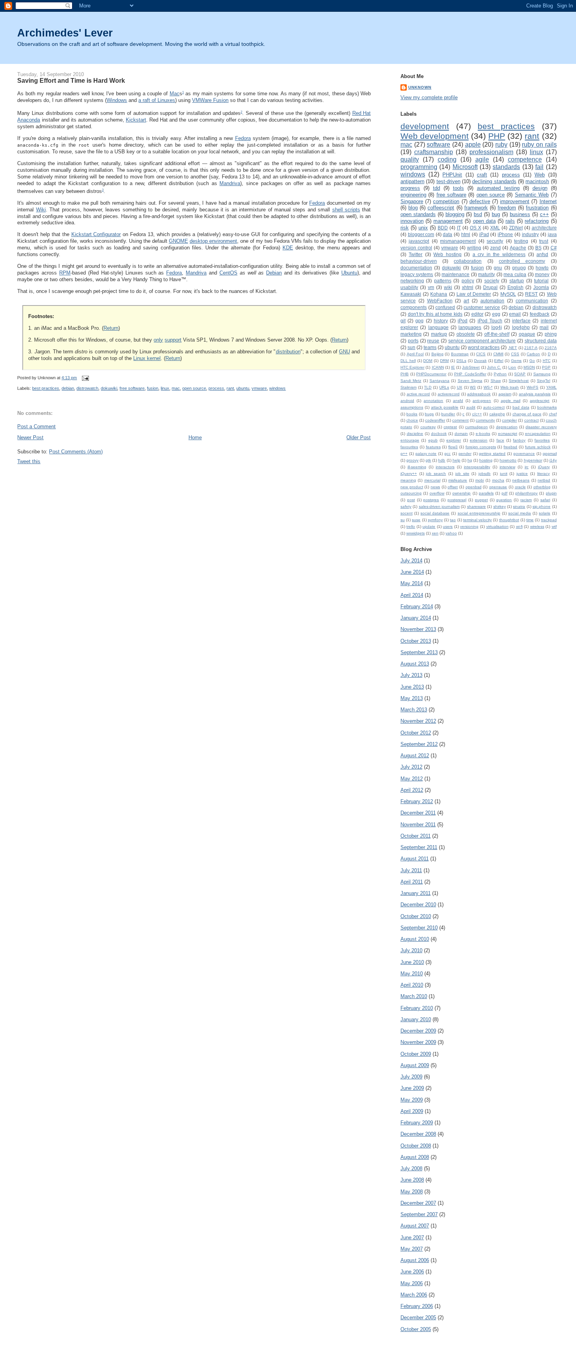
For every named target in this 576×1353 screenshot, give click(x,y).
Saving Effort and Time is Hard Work (71, 80)
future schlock (538, 447)
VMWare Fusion (210, 100)
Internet (548, 201)
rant (230, 388)
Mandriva (229, 183)
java (552, 234)
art (466, 300)
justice (522, 473)
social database (434, 513)
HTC (547, 360)
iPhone (505, 234)
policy (468, 280)
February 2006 (416, 1306)
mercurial (432, 480)
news (435, 487)
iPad (484, 234)
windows (277, 388)
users (448, 526)
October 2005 (415, 1329)
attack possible (444, 407)
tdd (436, 188)
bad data (521, 407)
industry (530, 234)
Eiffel (498, 360)
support (173, 340)
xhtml (467, 287)
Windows (117, 100)
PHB (404, 374)
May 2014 (411, 583)
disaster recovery (540, 427)
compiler (509, 420)
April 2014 (411, 595)
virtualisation (497, 526)
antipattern (412, 181)
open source (194, 388)
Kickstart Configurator (96, 234)
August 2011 (414, 859)
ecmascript (507, 433)
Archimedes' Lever (65, 33)
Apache (518, 247)
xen (435, 533)
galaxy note (426, 453)
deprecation (507, 427)
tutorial (541, 280)
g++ (404, 453)
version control (416, 247)
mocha (498, 480)
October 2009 (415, 1054)
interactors (445, 467)
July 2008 (411, 1168)
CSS (515, 354)
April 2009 (411, 1111)
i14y (553, 460)
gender (464, 453)
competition (446, 201)
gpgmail (550, 453)
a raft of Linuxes (156, 100)
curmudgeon (476, 427)
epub (433, 440)
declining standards (494, 181)
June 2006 (412, 1272)
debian (68, 388)
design (540, 188)
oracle (520, 487)
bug (496, 214)
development (424, 126)
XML (495, 227)
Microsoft (465, 167)
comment (460, 420)
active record (418, 394)
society (491, 280)
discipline (415, 433)
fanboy (519, 440)
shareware (476, 506)
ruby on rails (539, 144)
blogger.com (421, 234)
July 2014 (411, 561)
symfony (435, 520)
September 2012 (419, 744)
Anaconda (28, 120)
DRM (444, 360)
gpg (419, 320)
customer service (482, 307)
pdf (504, 493)
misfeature (457, 480)
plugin (551, 493)
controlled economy (522, 261)
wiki (448, 287)
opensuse (498, 487)
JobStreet (471, 367)
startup (516, 280)
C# (554, 247)
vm (431, 287)
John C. (494, 367)
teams (430, 347)
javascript (419, 241)
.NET (512, 348)
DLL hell (408, 360)
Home (195, 437)
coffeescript (440, 208)
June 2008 (412, 1180)
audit (470, 407)
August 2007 (414, 1226)
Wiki (41, 210)
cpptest (450, 427)
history (441, 320)
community (485, 420)
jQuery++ (408, 473)
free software (132, 388)
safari (545, 500)
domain (461, 433)
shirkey (499, 506)
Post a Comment (36, 426)
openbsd (474, 487)
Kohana (438, 293)
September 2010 (419, 928)
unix (423, 228)
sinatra (519, 506)
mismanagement (458, 241)
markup (439, 333)
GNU (344, 352)
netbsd (544, 480)
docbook (439, 433)
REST (531, 293)
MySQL (508, 293)
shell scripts (346, 210)
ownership (461, 493)
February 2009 (416, 1123)
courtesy (428, 427)
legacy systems (416, 274)
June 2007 (412, 1237)
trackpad (549, 520)
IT (459, 227)
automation (492, 300)
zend (495, 247)
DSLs (461, 360)
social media (519, 513)
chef (553, 414)
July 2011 (411, 870)
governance (524, 453)
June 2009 (412, 1088)
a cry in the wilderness (499, 254)
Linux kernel (147, 358)
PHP (496, 135)
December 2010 (418, 904)
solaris (544, 513)
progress (410, 188)
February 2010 (416, 1008)
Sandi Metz (410, 380)
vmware (259, 388)
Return (110, 328)
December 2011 (418, 813)
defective (479, 201)
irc (527, 467)
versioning (469, 526)
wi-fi (519, 526)
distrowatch (87, 388)
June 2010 (412, 962)
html (465, 234)
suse (416, 520)
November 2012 (418, 721)
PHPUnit (452, 175)
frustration (537, 208)
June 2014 (412, 572)
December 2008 (418, 1134)
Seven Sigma (470, 380)
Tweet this (28, 461)
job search (436, 473)
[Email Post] (84, 377)
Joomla (541, 287)
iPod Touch (490, 320)
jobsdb (484, 473)
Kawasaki (410, 293)
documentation (416, 267)
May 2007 (411, 1249)
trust (543, 241)
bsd (478, 214)
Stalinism (408, 387)
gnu (498, 267)
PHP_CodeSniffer (470, 374)
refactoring (537, 221)
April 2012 (411, 790)
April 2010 (411, 985)
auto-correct (494, 407)
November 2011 (418, 824)
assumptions (411, 407)
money (542, 274)
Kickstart (136, 120)
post (411, 500)
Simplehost (519, 380)
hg (469, 460)
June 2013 (412, 687)
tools (458, 188)
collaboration (468, 261)
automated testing (498, 188)
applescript (539, 400)
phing (551, 333)
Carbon (533, 354)
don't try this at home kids (435, 313)
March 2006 (413, 1295)
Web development (434, 135)
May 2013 (411, 698)
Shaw (496, 380)
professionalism (491, 152)
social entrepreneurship (479, 513)
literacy (543, 473)
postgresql (456, 500)
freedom (507, 208)
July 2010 (411, 950)
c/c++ (477, 414)
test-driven (448, 181)
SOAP (519, 374)
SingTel (543, 380)
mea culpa (515, 274)
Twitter (415, 254)
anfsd (542, 254)
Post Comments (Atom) (76, 452)
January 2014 (415, 618)
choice (412, 420)
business (520, 214)
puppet (481, 500)
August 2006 (414, 1260)
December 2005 (418, 1317)
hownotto (508, 460)
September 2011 (418, 847)
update (428, 526)
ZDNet (516, 227)
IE (453, 367)
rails (510, 221)
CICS (480, 354)
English (515, 287)
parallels (486, 493)
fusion (152, 388)
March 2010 (413, 996)
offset (452, 487)
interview (507, 467)
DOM (427, 360)
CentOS (228, 273)
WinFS (532, 387)
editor (477, 313)
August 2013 (414, 664)
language (438, 327)
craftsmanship (433, 152)
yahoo (451, 533)
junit (503, 473)
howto (542, 267)
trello (410, 526)
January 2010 (415, 1019)
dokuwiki (109, 388)
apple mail (510, 400)
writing (474, 247)
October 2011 (415, 836)
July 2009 (411, 1077)
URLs (444, 387)
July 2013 (411, 675)
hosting (486, 460)
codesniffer (435, 420)
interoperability (477, 467)
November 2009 (418, 1042)
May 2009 (411, 1100)
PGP (546, 367)
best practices (45, 388)
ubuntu (242, 388)
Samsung (542, 374)
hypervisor (533, 460)
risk (404, 228)
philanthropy (526, 493)
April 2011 (411, 882)
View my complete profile (429, 97)
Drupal (490, 287)
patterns (442, 280)
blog (413, 208)
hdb (441, 460)
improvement (514, 201)
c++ (544, 214)
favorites (542, 440)
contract (531, 420)
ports (413, 340)
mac (176, 388)
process (216, 388)
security (495, 241)
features (433, 447)
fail (539, 167)
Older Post (358, 437)
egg (496, 313)
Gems (516, 360)
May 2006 (411, 1283)
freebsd (510, 447)
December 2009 (418, 1031)
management (448, 221)
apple (473, 144)
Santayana (439, 380)
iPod (462, 320)
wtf (554, 526)
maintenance (455, 274)
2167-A (531, 348)
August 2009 (414, 1065)
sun (411, 347)
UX (459, 387)
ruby (501, 144)
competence (525, 159)
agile (482, 159)
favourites (409, 447)
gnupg (519, 267)
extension (478, 440)
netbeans (520, 480)
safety (405, 506)
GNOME (178, 241)
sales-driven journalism (439, 506)
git (403, 320)
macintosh (537, 181)
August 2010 (414, 939)
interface (521, 320)
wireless (537, 526)
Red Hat (361, 113)
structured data (541, 340)
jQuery (544, 467)
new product (411, 487)
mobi (479, 480)
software (438, 144)
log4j (496, 327)
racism (526, 500)
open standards (418, 214)
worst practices (484, 347)
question (504, 500)
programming (418, 167)
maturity (486, 274)
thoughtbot (509, 520)
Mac (174, 93)
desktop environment (213, 241)
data (447, 234)
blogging (455, 214)
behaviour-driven (418, 261)
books (411, 414)
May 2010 (411, 974)
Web (539, 175)
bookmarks (547, 407)
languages (469, 327)
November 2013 (418, 629)
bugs (429, 414)
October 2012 (415, 733)
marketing (411, 333)
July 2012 (411, 767)
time (530, 520)
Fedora (243, 138)
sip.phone (542, 506)
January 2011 (415, 893)
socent (406, 513)
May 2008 (411, 1192)
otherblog (542, 487)
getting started (492, 453)
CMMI (498, 354)
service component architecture (482, 340)
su (402, 520)
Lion (512, 367)
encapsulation (538, 433)
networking (412, 280)
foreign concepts (481, 447)
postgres (431, 500)
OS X (475, 227)
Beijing (437, 354)
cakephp (497, 414)
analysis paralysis (535, 394)
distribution (288, 352)
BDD (443, 227)
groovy (412, 460)
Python (500, 374)
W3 (473, 387)
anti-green (482, 400)
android (407, 400)
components (413, 307)
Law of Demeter (473, 293)
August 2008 (414, 1157)
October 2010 (415, 916)
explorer (453, 440)
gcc (447, 453)
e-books (483, 433)
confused (445, 307)
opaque (527, 333)
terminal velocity (477, 520)
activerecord (449, 394)
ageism (504, 394)
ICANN (438, 367)
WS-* (488, 387)
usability (409, 287)
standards (506, 167)
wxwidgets (415, 533)
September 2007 (419, 1214)
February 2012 (416, 801)
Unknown (419, 87)
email (515, 313)
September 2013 (419, 652)
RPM (65, 273)
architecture (544, 227)
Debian (274, 273)
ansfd (458, 400)
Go (532, 360)
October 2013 (415, 641)
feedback (539, 313)
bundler (448, 414)
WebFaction (440, 300)
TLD (427, 387)
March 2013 (413, 710)
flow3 (453, 447)
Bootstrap (460, 354)
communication (532, 300)
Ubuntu (349, 273)
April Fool (415, 354)
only (158, 340)
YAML (551, 387)
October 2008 (415, 1146)
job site (462, 473)
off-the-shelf (496, 333)
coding (447, 159)
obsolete (465, 333)
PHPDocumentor (431, 374)
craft (482, 175)
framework (476, 208)
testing (521, 241)
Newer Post (30, 437)
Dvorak (480, 360)
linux (165, 388)
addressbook (479, 394)
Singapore (411, 201)
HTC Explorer (412, 367)
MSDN (529, 367)
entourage (409, 440)
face (500, 440)
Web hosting (447, 254)
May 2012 (411, 779)
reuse (433, 340)
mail (544, 327)
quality (409, 159)
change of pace (527, 414)
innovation (412, 221)
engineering (413, 195)
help (456, 460)
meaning (408, 480)
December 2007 (418, 1203)
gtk (428, 460)
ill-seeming (417, 467)
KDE (288, 248)
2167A (551, 348)
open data (484, 221)
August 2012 (414, 755)
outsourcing (411, 493)
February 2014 (416, 606)
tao (453, 520)
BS (538, 247)
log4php (521, 327)
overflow (436, 493)
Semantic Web (532, 195)
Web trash (509, 387)
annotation (433, 400)
